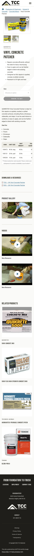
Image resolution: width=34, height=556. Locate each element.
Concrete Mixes (14, 11)
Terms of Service (17, 534)
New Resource (6, 258)
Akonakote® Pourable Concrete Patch (15, 423)
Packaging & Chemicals (13, 9)
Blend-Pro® (6, 464)
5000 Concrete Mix (8, 343)
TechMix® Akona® (8, 419)
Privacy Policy (17, 531)
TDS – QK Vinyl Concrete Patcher (14, 182)
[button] (30, 3)
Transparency (17, 537)
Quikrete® (7, 47)
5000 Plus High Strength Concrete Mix (14, 381)
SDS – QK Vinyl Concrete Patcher (14, 185)
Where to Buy (17, 98)
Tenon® (4, 460)
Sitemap (17, 528)
